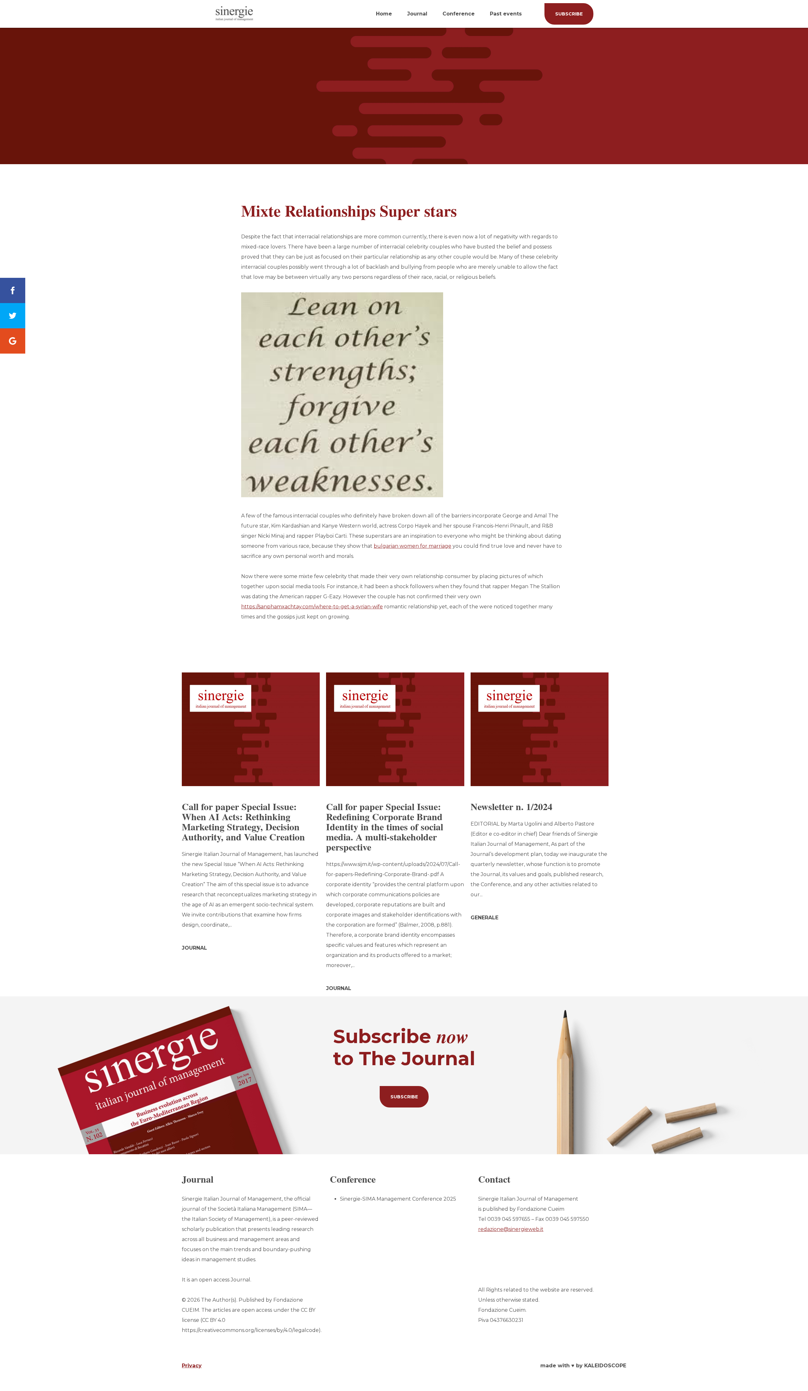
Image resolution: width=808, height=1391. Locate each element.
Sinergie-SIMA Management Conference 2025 (398, 1199)
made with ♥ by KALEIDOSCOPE (583, 1366)
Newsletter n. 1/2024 (511, 806)
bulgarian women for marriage (412, 546)
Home (384, 14)
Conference (459, 14)
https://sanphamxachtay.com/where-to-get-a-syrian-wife (312, 607)
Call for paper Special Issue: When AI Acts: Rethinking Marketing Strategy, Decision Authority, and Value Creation (243, 821)
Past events (506, 14)
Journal (417, 14)
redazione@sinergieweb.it (511, 1229)
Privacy (192, 1366)
